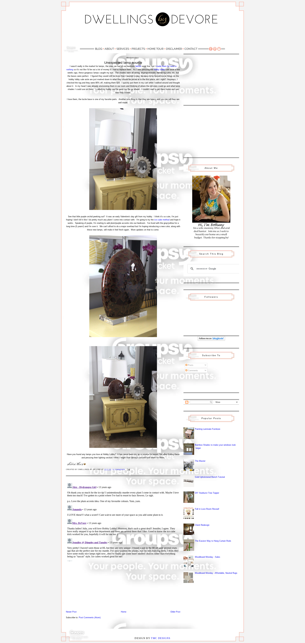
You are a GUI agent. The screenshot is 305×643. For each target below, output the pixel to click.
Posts (190, 365)
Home (123, 612)
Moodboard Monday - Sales (207, 557)
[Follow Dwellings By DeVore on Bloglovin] (211, 340)
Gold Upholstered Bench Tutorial (210, 477)
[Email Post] (128, 469)
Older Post (175, 612)
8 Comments (119, 469)
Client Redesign (202, 525)
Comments (192, 370)
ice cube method (161, 220)
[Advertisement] (152, 38)
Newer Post (71, 612)
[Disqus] (123, 521)
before (138, 66)
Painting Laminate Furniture (207, 429)
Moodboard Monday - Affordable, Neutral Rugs (216, 573)
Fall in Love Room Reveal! (207, 509)
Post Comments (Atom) (90, 617)
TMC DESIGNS (160, 638)
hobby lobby (159, 69)
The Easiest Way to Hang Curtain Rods (213, 541)
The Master (200, 461)
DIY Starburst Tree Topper (207, 493)
